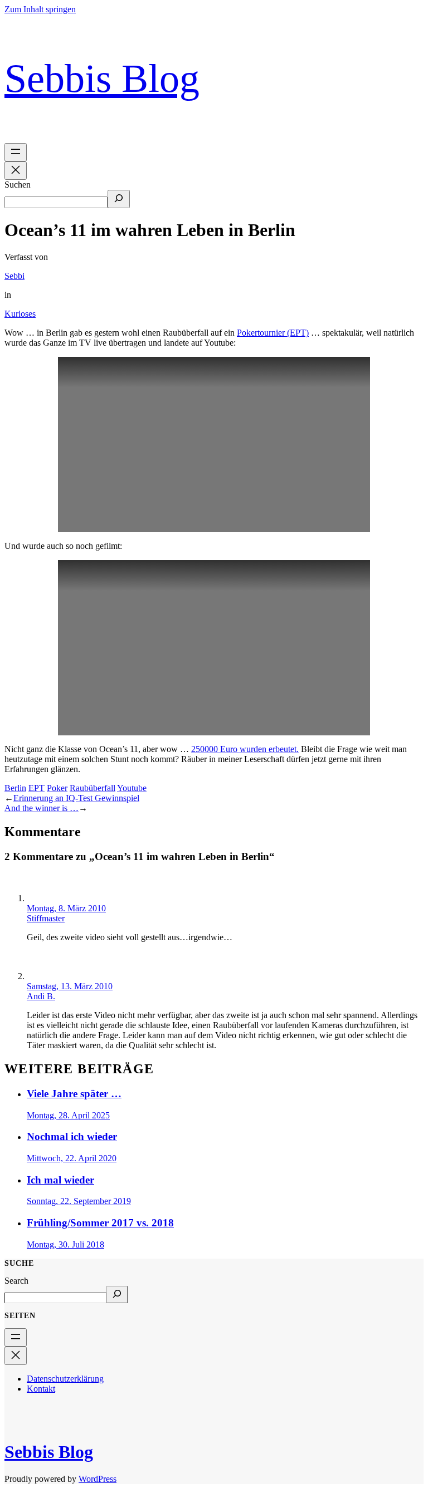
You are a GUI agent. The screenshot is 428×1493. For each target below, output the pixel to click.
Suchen (17, 184)
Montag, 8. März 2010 (66, 908)
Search (16, 1280)
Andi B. (41, 996)
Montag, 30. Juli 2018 (65, 1244)
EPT (36, 788)
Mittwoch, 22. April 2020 (71, 1158)
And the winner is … (41, 808)
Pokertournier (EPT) (273, 332)
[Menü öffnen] (15, 152)
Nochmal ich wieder (72, 1136)
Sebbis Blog (102, 78)
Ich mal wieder (60, 1180)
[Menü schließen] (15, 170)
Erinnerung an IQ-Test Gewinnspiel (76, 798)
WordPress (97, 1479)
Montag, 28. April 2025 (68, 1115)
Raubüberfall (92, 788)
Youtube (132, 788)
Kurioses (20, 313)
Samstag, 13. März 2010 (70, 986)
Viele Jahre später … (74, 1093)
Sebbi (14, 276)
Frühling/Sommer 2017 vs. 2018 (100, 1223)
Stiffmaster (46, 918)
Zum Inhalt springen (40, 9)
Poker (57, 788)
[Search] (117, 1294)
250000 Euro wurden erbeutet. (245, 749)
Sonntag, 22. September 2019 (79, 1201)
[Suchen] (119, 199)
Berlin (15, 788)
